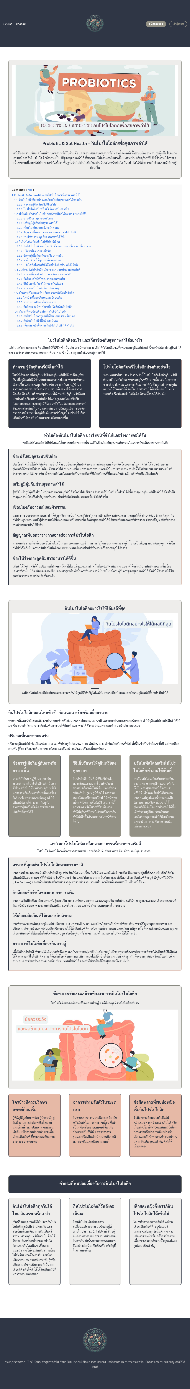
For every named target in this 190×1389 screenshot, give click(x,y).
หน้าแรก (8, 24)
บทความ (21, 24)
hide (30, 189)
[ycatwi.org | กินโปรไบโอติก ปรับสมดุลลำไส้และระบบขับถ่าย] (95, 23)
